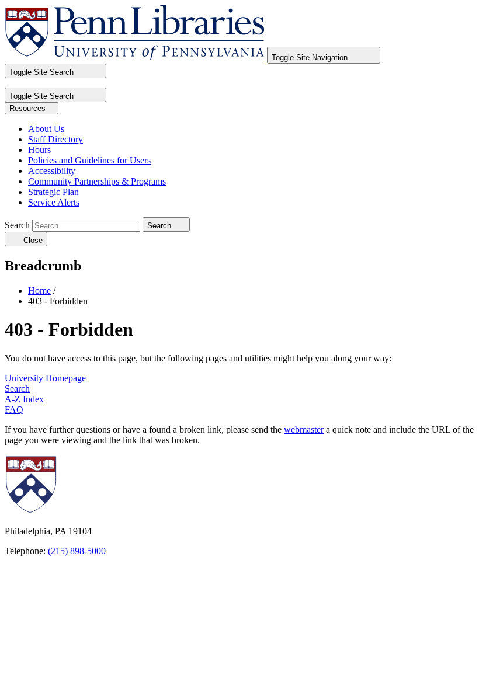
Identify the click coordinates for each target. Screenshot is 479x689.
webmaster (304, 429)
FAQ (14, 410)
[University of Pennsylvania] (97, 511)
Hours (39, 150)
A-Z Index (24, 399)
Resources (28, 108)
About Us (46, 129)
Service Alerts (53, 202)
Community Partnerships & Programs (97, 181)
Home (39, 290)
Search (17, 225)
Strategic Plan (53, 192)
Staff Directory (55, 139)
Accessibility (51, 171)
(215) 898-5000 (77, 551)
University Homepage (45, 378)
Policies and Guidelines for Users (89, 160)
